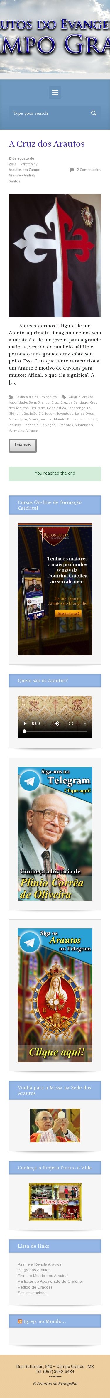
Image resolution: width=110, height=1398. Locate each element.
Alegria (74, 397)
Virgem (32, 431)
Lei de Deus (84, 414)
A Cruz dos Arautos (47, 144)
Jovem (50, 414)
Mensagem (18, 420)
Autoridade (18, 403)
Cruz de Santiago (74, 403)
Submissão (84, 426)
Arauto (87, 397)
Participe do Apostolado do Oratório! (50, 1281)
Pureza (73, 420)
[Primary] (55, 92)
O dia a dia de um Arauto (36, 397)
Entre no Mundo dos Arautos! (43, 1276)
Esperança (76, 409)
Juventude (65, 414)
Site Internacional (33, 1293)
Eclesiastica (56, 409)
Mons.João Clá (40, 420)
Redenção (88, 420)
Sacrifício (31, 426)
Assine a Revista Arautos (40, 1264)
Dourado (38, 409)
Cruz (55, 403)
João (24, 414)
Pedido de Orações (35, 1287)
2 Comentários (89, 170)
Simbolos (65, 426)
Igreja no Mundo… (44, 1321)
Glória (14, 414)
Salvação (48, 426)
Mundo (59, 420)
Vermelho (17, 431)
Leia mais (23, 445)
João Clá (36, 414)
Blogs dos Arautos (34, 1270)
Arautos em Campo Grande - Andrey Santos (24, 175)
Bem (32, 403)
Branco (44, 403)
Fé (89, 409)
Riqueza (15, 426)
